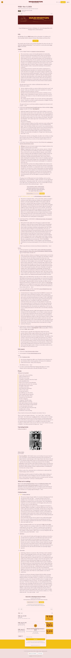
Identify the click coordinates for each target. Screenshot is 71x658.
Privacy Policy (43, 642)
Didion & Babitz (21, 452)
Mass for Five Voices (40, 366)
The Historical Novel (30, 483)
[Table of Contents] (1, 329)
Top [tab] (19, 613)
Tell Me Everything (26, 290)
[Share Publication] (59, 2)
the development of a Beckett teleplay (42, 196)
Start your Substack (33, 653)
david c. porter (30, 196)
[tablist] (20, 613)
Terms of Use (40, 641)
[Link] (16, 34)
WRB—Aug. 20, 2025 (22, 622)
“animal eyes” (20, 617)
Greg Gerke (22, 550)
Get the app (40, 653)
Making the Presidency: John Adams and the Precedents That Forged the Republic (34, 484)
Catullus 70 (34, 417)
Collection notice (44, 651)
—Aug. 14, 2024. (30, 329)
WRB (40, 327)
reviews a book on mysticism (41, 326)
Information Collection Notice (35, 642)
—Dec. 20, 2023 (47, 524)
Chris (19, 46)
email (51, 45)
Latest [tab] (22, 613)
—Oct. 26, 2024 (44, 327)
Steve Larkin (30, 10)
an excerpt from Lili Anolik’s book (33, 107)
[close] (45, 624)
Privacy (37, 651)
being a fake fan (26, 494)
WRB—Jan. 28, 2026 (22, 616)
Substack (30, 655)
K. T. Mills (28, 618)
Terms (40, 651)
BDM (21, 494)
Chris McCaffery (24, 10)
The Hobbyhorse (24, 196)
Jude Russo (22, 533)
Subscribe (63, 2)
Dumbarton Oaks (26, 357)
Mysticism (49, 326)
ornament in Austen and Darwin (38, 51)
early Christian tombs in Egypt (32, 351)
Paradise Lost (26, 251)
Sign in (68, 2)
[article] (35, 618)
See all (20, 636)
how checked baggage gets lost (34, 353)
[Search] (57, 2)
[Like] (19, 14)
